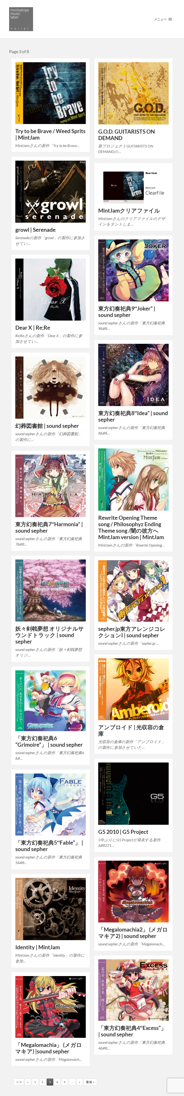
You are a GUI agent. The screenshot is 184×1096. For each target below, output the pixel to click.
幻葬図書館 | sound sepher (47, 426)
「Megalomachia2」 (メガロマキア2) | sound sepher (133, 932)
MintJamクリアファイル (129, 210)
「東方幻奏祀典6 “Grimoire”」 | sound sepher (49, 741)
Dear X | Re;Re (32, 327)
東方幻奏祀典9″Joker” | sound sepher (126, 311)
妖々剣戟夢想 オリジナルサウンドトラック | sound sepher (49, 635)
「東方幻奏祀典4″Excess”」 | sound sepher (132, 1031)
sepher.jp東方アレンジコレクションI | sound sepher (132, 632)
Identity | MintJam (37, 947)
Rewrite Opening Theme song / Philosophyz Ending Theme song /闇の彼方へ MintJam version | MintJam (131, 527)
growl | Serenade (35, 229)
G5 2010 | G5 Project (123, 832)
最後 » (90, 1082)
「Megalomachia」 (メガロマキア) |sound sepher (48, 1048)
